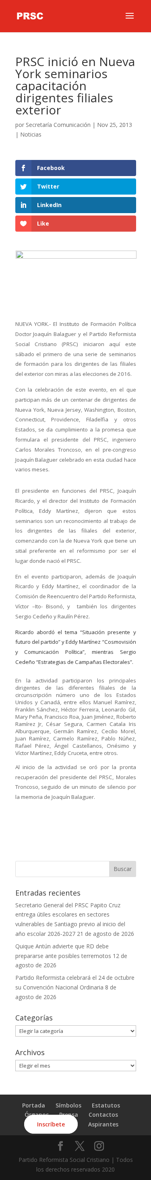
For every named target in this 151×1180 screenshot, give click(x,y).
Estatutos (106, 1105)
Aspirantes (103, 1124)
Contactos (103, 1114)
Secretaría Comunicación (58, 125)
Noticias (30, 134)
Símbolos (68, 1105)
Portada (33, 1105)
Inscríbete (51, 1124)
